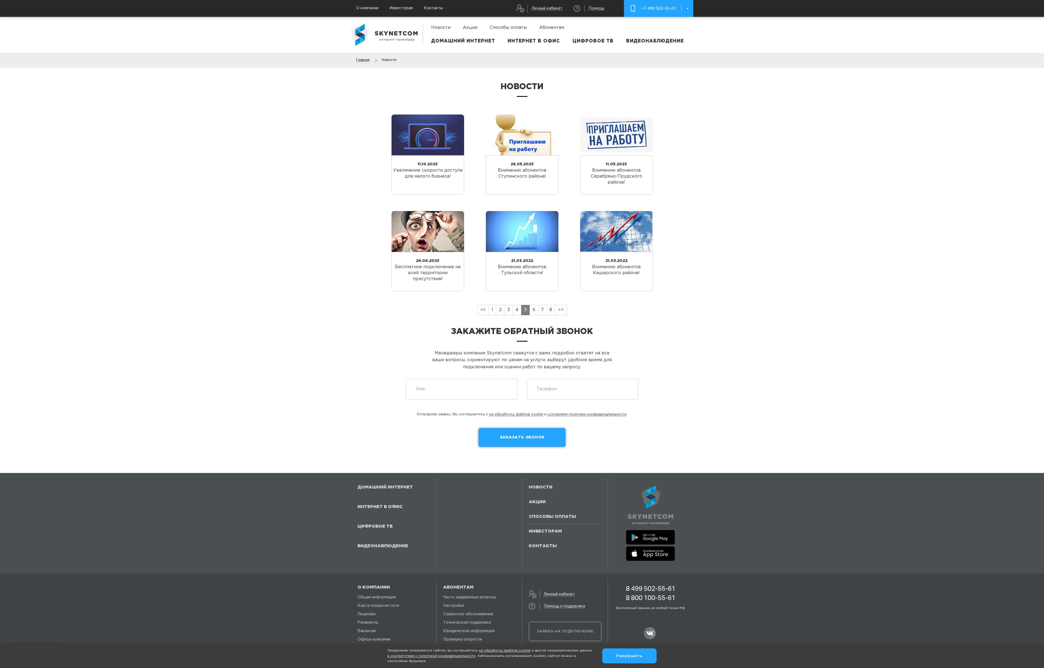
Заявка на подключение (565, 631)
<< (483, 310)
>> (561, 310)
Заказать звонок (522, 437)
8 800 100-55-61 (650, 598)
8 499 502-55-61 (650, 588)
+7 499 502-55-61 (658, 8)
